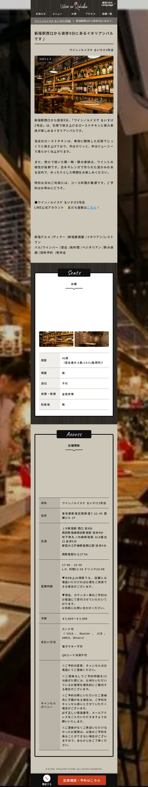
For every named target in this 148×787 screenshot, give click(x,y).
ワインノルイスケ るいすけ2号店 (52, 20)
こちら (92, 207)
